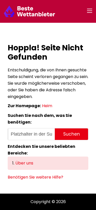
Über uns (24, 163)
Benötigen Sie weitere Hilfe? (35, 177)
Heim (47, 106)
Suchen (71, 134)
